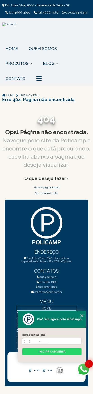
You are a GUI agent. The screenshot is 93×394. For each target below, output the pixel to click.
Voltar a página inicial (46, 187)
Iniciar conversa (52, 351)
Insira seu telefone (34, 334)
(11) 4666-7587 (47, 12)
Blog (49, 63)
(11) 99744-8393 (76, 12)
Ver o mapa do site (46, 193)
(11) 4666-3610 (19, 12)
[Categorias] (39, 78)
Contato (15, 78)
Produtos (16, 63)
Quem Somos (43, 48)
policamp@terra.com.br (48, 292)
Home (11, 48)
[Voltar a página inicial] (46, 33)
